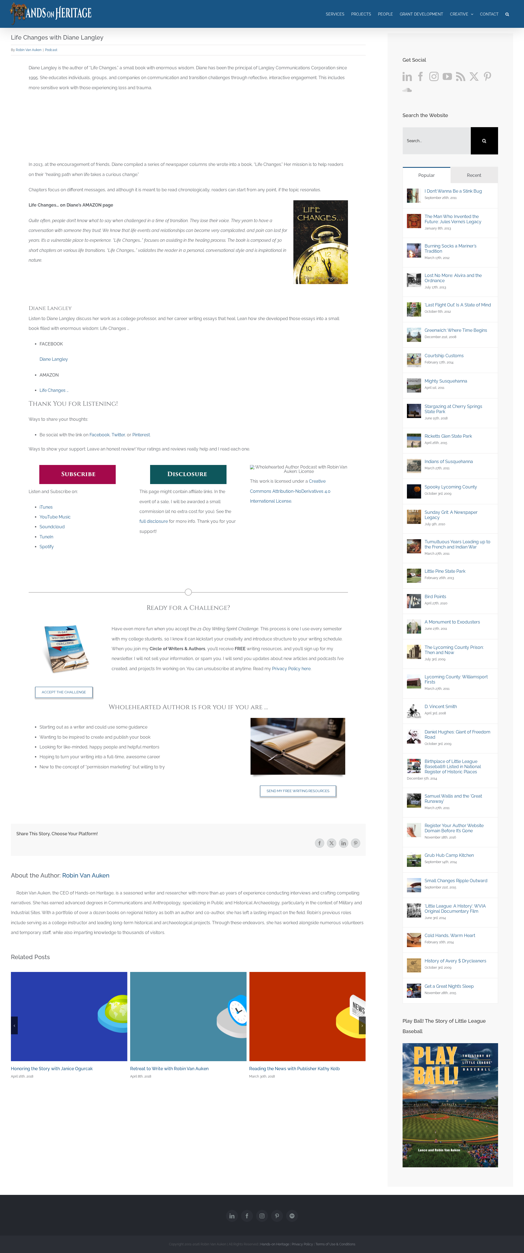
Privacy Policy (302, 1244)
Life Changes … (54, 390)
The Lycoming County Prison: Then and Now (454, 650)
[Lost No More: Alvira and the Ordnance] (414, 277)
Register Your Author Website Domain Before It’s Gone (454, 828)
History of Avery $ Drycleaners (455, 960)
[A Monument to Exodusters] (414, 624)
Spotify (47, 546)
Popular (426, 175)
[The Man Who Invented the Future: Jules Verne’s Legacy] (414, 218)
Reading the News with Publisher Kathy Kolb (175, 1068)
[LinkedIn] (407, 76)
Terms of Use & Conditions (335, 1244)
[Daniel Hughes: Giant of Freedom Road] (414, 734)
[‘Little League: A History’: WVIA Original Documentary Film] (414, 908)
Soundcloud (52, 526)
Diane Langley (54, 359)
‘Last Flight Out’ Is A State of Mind (458, 305)
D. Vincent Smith (441, 706)
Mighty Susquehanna (446, 381)
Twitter (118, 434)
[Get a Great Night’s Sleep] (414, 988)
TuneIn (46, 536)
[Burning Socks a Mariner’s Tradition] (414, 248)
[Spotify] (292, 1216)
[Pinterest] (487, 76)
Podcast (51, 50)
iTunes (46, 507)
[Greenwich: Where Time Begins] (414, 332)
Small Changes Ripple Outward (456, 880)
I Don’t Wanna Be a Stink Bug (453, 191)
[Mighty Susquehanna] (414, 383)
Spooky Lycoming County (451, 487)
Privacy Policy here (291, 668)
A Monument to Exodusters (452, 622)
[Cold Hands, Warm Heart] (414, 937)
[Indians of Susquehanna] (414, 463)
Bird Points (435, 596)
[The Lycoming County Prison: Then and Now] (414, 649)
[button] (507, 14)
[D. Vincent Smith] (414, 708)
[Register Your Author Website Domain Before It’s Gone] (414, 827)
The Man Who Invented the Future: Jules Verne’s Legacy (453, 219)
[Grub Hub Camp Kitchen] (414, 857)
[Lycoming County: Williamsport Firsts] (414, 679)
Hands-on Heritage (274, 1244)
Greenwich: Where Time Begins (456, 330)
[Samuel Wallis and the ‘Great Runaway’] (414, 798)
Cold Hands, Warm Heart (450, 935)
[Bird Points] (414, 598)
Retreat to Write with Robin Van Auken (50, 1068)
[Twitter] (474, 76)
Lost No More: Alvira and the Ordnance (453, 278)
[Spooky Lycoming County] (414, 489)
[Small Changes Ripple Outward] (414, 882)
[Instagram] (434, 76)
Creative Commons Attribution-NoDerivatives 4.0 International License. (290, 491)
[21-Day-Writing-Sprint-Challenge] (64, 626)
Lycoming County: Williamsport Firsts (456, 679)
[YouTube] (447, 76)
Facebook (99, 434)
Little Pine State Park (445, 571)
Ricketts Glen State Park (448, 436)
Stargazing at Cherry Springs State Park (453, 409)
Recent (474, 175)
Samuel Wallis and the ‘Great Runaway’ (453, 798)
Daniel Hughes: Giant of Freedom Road (457, 734)
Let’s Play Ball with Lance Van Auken (286, 1068)
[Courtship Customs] (414, 357)
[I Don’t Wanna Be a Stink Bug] (414, 193)
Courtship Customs (444, 355)
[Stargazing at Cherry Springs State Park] (414, 408)
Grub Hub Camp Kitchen (449, 855)
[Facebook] (420, 76)
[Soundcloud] (407, 89)
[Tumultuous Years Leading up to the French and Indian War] (414, 544)
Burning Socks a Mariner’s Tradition (451, 248)
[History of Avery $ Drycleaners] (414, 963)
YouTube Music (55, 517)
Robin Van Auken (28, 50)
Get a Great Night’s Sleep (449, 986)
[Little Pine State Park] (414, 573)
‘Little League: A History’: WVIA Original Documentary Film (455, 908)
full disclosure (153, 521)
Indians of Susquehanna (449, 461)
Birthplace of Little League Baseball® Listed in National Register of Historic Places (453, 766)
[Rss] (460, 76)
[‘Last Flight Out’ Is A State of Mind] (414, 307)
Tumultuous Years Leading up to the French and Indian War (457, 544)
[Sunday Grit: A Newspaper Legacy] (414, 514)
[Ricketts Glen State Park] (414, 438)
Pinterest (141, 434)
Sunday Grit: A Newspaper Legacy (451, 515)
